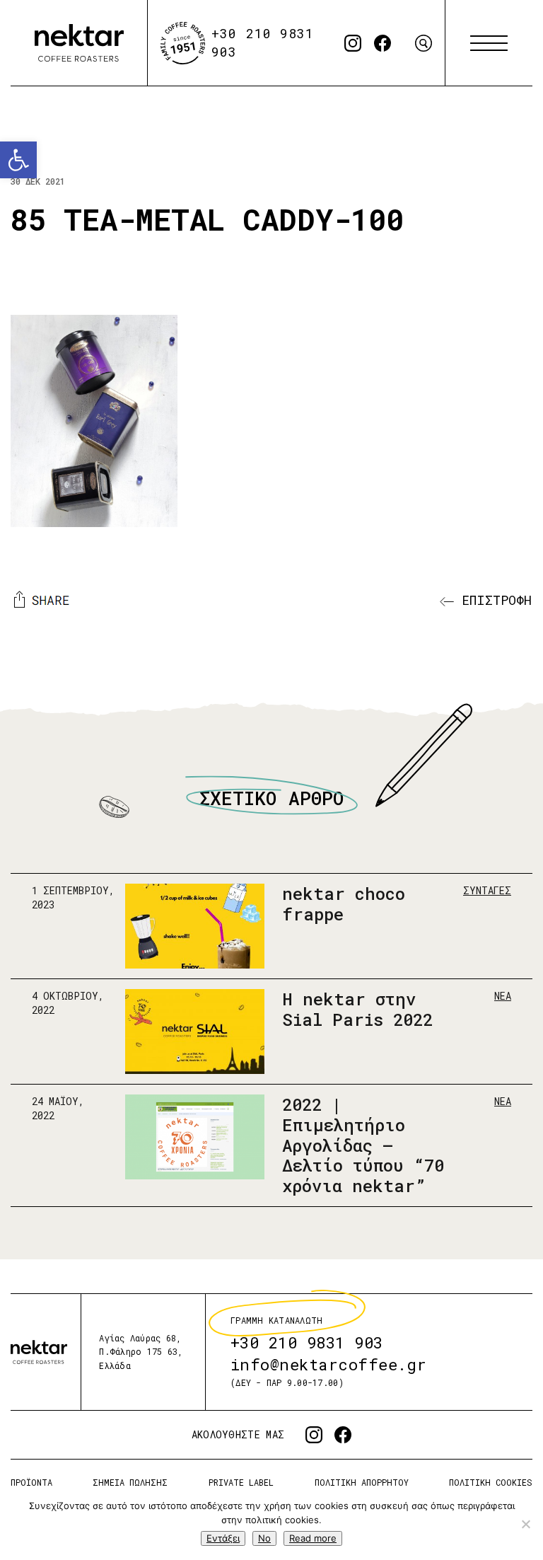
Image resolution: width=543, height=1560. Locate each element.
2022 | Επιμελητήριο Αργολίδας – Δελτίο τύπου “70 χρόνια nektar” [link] (363, 1144)
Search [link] (423, 43)
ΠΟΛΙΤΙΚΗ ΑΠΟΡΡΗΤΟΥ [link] (362, 1482)
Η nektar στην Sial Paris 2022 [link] (357, 1009)
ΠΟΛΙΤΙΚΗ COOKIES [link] (490, 1482)
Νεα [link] (502, 996)
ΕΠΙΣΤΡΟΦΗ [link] (493, 599)
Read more (313, 1538)
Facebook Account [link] (382, 43)
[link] (18, 159)
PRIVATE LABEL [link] (241, 1482)
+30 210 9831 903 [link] (306, 1343)
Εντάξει (223, 1538)
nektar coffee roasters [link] (39, 1352)
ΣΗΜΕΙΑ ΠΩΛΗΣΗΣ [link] (130, 1482)
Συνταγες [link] (487, 890)
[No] (525, 1524)
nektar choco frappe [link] (343, 903)
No (264, 1538)
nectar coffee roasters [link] (79, 43)
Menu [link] (489, 43)
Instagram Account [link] (352, 43)
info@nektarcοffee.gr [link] (328, 1365)
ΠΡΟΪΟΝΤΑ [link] (31, 1482)
